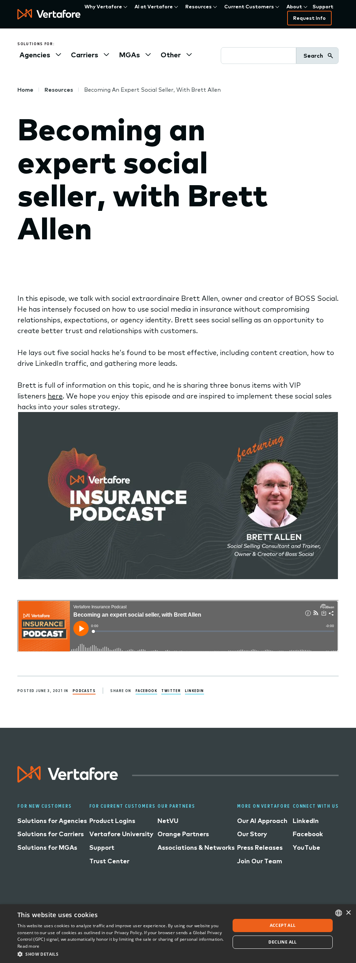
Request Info (309, 18)
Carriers (84, 54)
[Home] (49, 14)
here (55, 396)
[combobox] (338, 912)
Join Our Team (259, 861)
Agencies (34, 54)
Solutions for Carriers (50, 834)
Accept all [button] (283, 925)
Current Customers (249, 6)
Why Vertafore (103, 6)
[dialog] (178, 933)
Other (171, 54)
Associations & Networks (196, 847)
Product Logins (112, 821)
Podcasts (84, 690)
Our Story (252, 834)
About (294, 6)
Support (323, 6)
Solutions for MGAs (47, 847)
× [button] (348, 912)
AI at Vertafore (154, 6)
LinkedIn (194, 690)
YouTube (306, 847)
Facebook (146, 690)
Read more (28, 946)
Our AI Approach (262, 821)
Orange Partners (183, 834)
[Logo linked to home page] (67, 780)
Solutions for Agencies (52, 821)
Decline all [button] (282, 942)
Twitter (171, 690)
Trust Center (109, 861)
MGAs (129, 54)
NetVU (167, 821)
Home (25, 89)
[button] (120, 954)
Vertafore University (121, 834)
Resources (198, 6)
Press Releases (260, 847)
